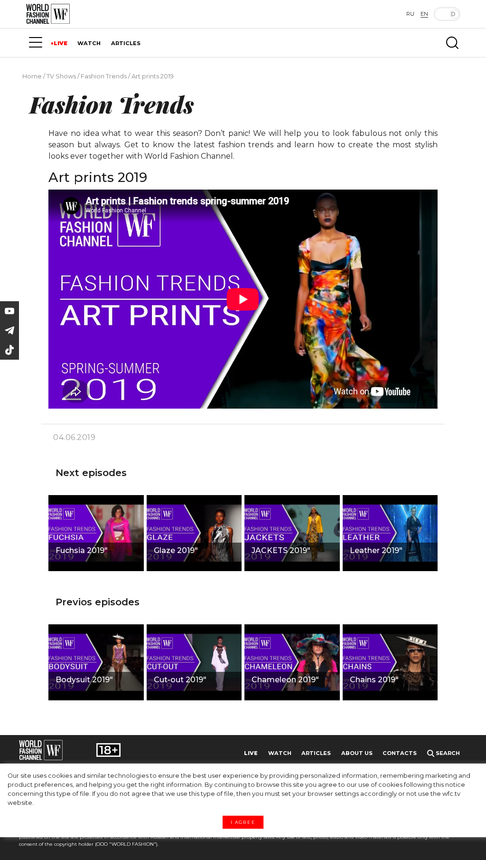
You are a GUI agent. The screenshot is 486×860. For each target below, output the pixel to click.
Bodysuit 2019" (84, 679)
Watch (279, 753)
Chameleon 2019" (285, 679)
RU (410, 13)
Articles (316, 753)
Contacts (400, 753)
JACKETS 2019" (281, 550)
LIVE (60, 43)
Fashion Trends (104, 76)
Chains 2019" (374, 679)
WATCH (89, 43)
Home (32, 76)
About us (357, 753)
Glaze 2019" (176, 550)
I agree (243, 822)
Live (251, 753)
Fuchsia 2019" (82, 550)
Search (447, 753)
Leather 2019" (376, 550)
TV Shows (61, 76)
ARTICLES (125, 43)
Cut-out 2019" (180, 679)
